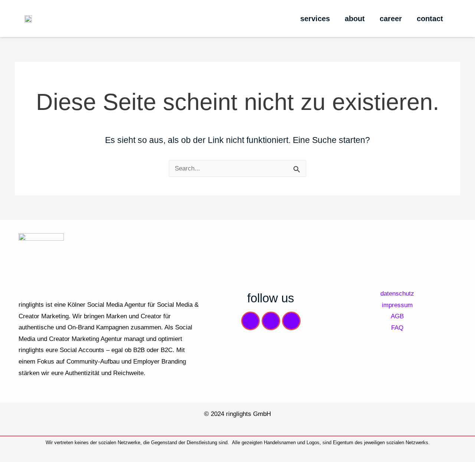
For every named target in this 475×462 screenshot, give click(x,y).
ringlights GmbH (248, 413)
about (355, 18)
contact (430, 18)
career (391, 18)
